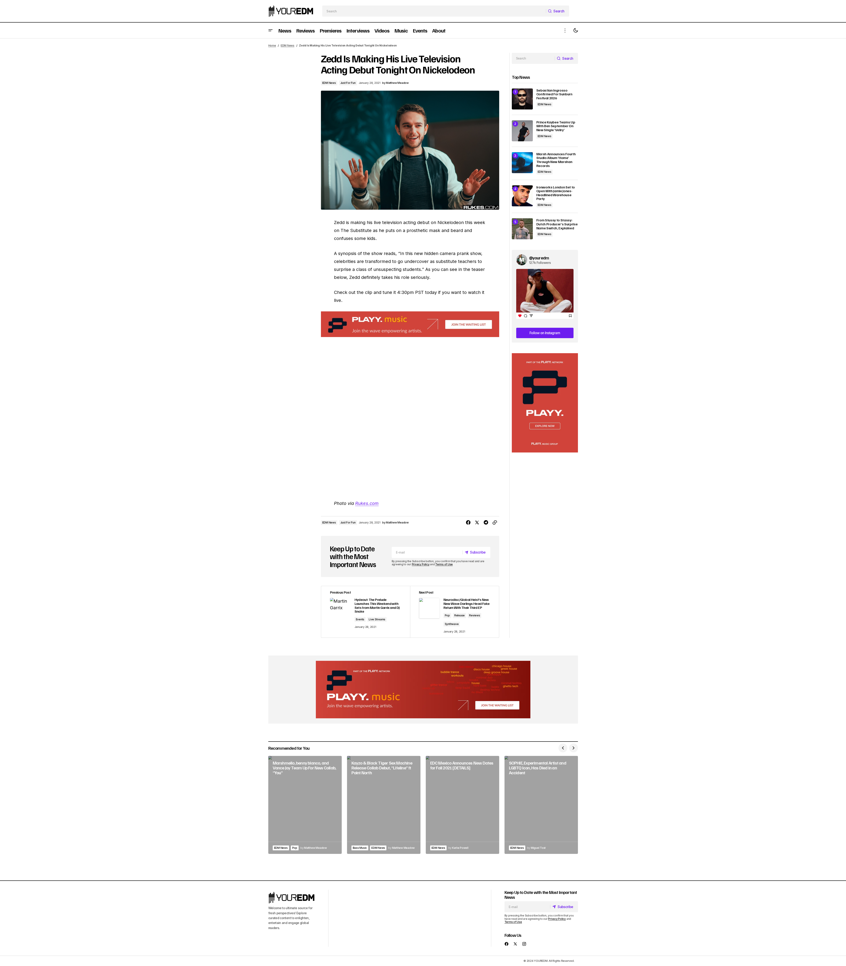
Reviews (474, 615)
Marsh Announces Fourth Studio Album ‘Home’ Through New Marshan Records (556, 160)
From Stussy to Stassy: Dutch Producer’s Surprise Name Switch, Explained (557, 224)
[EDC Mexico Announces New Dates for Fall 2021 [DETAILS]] (462, 805)
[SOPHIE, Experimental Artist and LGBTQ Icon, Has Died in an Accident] (541, 805)
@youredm (539, 258)
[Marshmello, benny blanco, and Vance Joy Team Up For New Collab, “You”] (305, 805)
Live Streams (377, 619)
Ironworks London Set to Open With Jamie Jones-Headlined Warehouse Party (555, 193)
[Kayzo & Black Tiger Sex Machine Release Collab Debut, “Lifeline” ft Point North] (383, 805)
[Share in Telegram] (486, 522)
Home (272, 45)
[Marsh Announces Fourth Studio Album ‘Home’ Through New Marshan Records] (522, 162)
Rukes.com (367, 503)
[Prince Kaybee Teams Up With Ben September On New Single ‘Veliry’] (522, 130)
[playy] (410, 324)
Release (459, 615)
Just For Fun (348, 82)
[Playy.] (423, 689)
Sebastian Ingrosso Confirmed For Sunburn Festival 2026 (554, 94)
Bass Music (360, 847)
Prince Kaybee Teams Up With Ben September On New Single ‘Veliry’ (555, 126)
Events (360, 619)
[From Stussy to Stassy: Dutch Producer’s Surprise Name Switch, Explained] (522, 228)
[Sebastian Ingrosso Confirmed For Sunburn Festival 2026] (522, 98)
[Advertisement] (545, 402)
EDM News (287, 45)
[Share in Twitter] (477, 522)
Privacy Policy (421, 564)
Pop (447, 615)
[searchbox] (434, 11)
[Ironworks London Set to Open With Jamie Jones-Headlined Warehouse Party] (522, 195)
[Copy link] (494, 522)
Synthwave (452, 624)
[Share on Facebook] (468, 522)
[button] (270, 30)
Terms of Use (444, 564)
